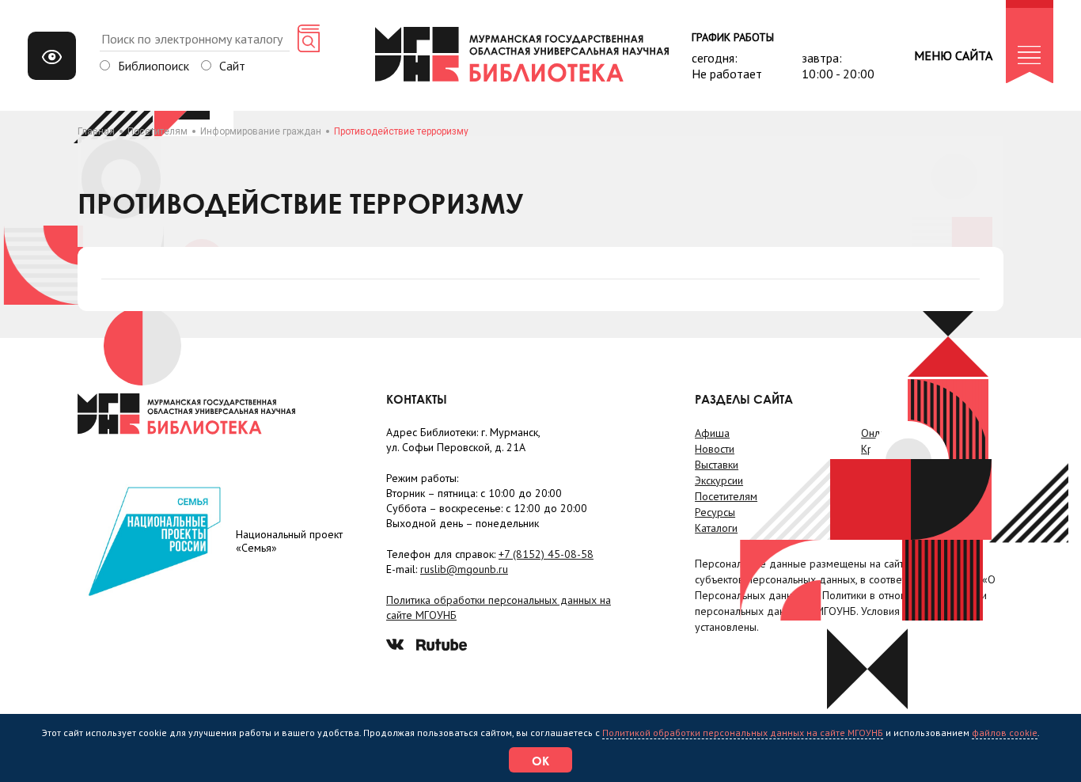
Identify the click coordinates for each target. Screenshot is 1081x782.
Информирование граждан (260, 131)
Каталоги (716, 528)
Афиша (712, 433)
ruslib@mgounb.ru (464, 569)
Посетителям (157, 131)
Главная (96, 131)
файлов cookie (1004, 732)
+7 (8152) (546, 554)
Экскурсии (719, 480)
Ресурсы (715, 512)
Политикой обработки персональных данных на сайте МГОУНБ (742, 732)
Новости (714, 449)
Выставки (716, 464)
